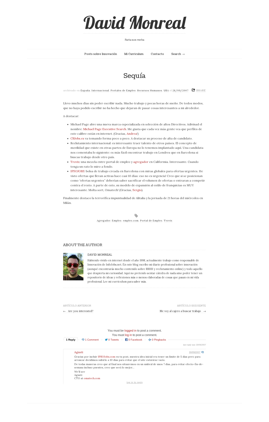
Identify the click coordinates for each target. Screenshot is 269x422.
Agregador (103, 220)
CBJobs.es (77, 138)
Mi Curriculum (133, 54)
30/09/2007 (194, 352)
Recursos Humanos (149, 90)
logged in (130, 330)
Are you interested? (78, 311)
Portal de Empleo (151, 220)
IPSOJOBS (77, 171)
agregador (140, 162)
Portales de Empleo (123, 90)
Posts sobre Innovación (100, 54)
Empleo (117, 220)
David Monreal (134, 22)
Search (176, 54)
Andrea (132, 133)
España (85, 90)
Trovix (74, 162)
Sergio (136, 190)
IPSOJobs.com (106, 356)
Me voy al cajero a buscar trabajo (183, 311)
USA (166, 90)
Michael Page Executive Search (104, 129)
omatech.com (92, 378)
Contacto (157, 54)
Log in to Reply (135, 382)
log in (128, 335)
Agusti (78, 352)
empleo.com (131, 220)
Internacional (100, 90)
